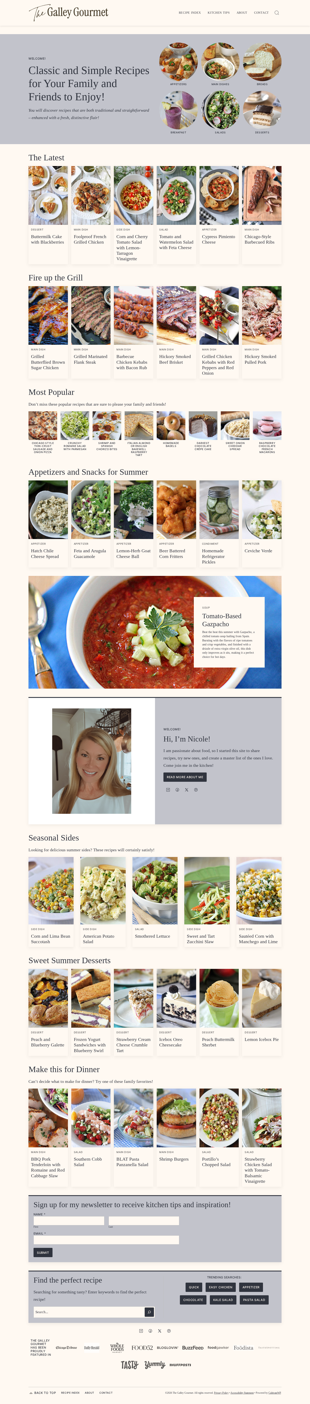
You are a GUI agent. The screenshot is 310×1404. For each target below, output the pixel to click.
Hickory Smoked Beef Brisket (175, 359)
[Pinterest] (196, 789)
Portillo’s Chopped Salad (216, 1161)
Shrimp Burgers (174, 1159)
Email (40, 1233)
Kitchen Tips (219, 12)
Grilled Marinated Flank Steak (90, 359)
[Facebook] (177, 789)
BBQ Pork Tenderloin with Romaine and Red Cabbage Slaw (48, 1167)
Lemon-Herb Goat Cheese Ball (133, 553)
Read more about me (185, 777)
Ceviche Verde (258, 550)
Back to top (45, 1393)
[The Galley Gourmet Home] (68, 12)
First (36, 1226)
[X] (186, 789)
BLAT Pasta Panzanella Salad (132, 1161)
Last (111, 1226)
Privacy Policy (221, 1392)
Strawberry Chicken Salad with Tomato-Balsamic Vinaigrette (258, 1170)
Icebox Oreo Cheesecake (170, 1042)
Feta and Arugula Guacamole (90, 553)
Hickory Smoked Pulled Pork (260, 359)
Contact (261, 12)
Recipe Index (190, 12)
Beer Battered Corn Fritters (172, 553)
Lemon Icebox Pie (262, 1039)
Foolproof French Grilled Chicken (90, 239)
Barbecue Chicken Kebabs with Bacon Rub (131, 362)
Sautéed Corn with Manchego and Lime (258, 938)
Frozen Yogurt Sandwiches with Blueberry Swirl (90, 1045)
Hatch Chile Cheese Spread (45, 553)
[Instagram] (168, 789)
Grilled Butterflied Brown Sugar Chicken (48, 362)
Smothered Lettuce (152, 936)
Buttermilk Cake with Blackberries (47, 239)
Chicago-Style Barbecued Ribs (260, 239)
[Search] (277, 12)
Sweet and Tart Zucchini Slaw (201, 938)
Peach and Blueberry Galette (47, 1042)
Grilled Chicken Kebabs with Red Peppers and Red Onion (218, 365)
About (242, 12)
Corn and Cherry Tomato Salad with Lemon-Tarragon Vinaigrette (132, 247)
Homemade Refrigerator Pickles (213, 556)
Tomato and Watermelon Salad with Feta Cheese (176, 242)
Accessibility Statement (242, 1392)
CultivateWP (274, 1392)
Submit (43, 1252)
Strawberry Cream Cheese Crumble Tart (133, 1045)
